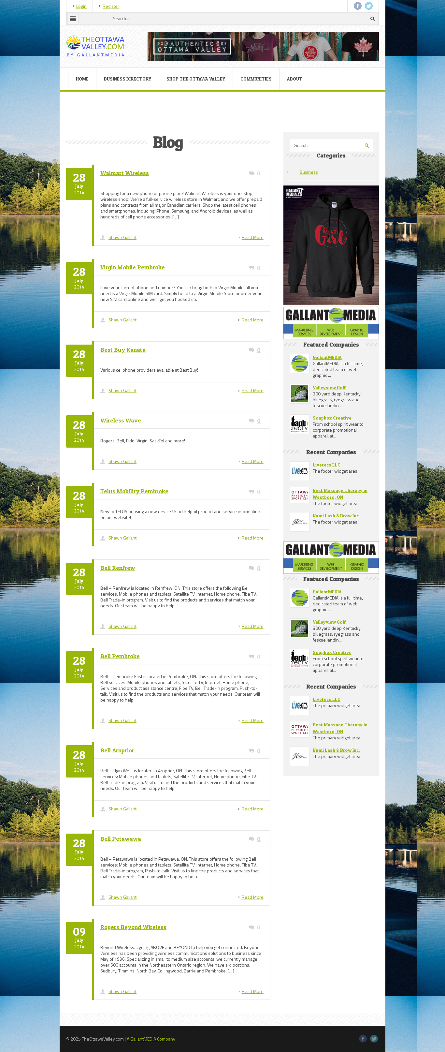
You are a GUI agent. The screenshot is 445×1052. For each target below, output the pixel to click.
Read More (253, 237)
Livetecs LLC (326, 464)
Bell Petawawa (120, 838)
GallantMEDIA (327, 357)
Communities (256, 78)
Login (81, 6)
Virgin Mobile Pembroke (132, 267)
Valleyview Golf (329, 387)
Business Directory (127, 78)
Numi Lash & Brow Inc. (336, 515)
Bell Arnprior (117, 750)
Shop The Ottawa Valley (195, 78)
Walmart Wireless (124, 173)
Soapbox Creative (332, 418)
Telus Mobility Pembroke (134, 491)
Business (309, 172)
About (294, 78)
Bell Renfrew (117, 567)
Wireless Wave (120, 420)
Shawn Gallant (122, 237)
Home (82, 78)
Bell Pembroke (120, 656)
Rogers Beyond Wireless (133, 927)
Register (111, 6)
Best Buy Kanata (123, 349)
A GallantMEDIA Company (151, 1038)
